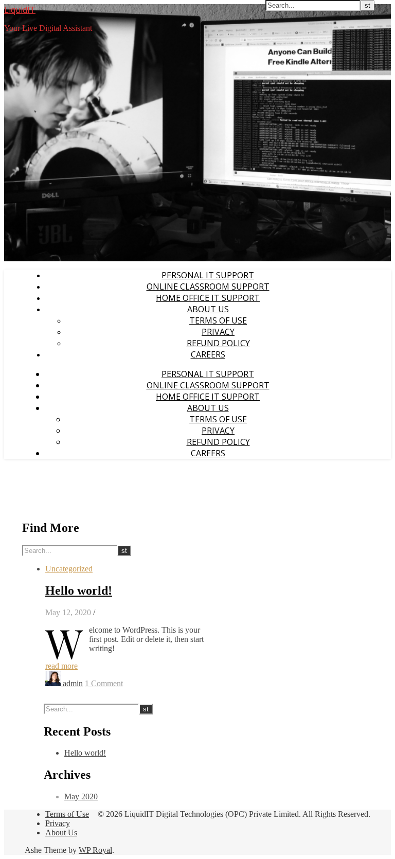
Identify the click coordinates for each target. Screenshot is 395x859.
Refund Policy (218, 343)
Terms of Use (218, 320)
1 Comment (104, 683)
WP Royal (95, 850)
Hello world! (78, 590)
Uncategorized (69, 568)
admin (73, 683)
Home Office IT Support (208, 297)
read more (61, 665)
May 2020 (81, 796)
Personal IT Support (207, 275)
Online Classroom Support (208, 286)
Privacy (218, 331)
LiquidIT (19, 9)
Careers (208, 354)
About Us (208, 309)
